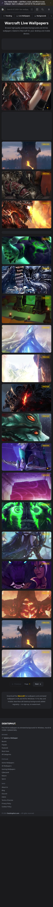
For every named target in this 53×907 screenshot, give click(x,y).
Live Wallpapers (24, 16)
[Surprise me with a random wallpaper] (37, 9)
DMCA (4, 797)
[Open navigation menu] (49, 9)
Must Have (5, 751)
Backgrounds (41, 16)
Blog (3, 790)
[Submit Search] (42, 9)
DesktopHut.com (13, 813)
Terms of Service (7, 800)
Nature (4, 776)
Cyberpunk (5, 772)
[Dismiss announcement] (50, 3)
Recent (4, 741)
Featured (5, 748)
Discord (4, 794)
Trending (9, 16)
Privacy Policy (6, 803)
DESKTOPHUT (9, 723)
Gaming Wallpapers (8, 769)
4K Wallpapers (7, 766)
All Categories (6, 754)
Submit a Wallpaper (11, 738)
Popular (4, 745)
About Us (5, 787)
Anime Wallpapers (8, 763)
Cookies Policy (6, 807)
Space (4, 779)
